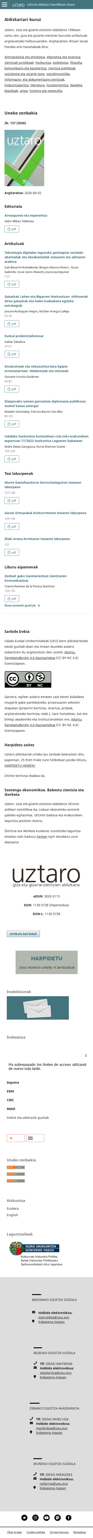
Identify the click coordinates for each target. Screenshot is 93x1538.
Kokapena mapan (51, 1322)
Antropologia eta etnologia (25, 57)
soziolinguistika (58, 74)
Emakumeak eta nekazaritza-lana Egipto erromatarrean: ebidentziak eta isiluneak (37, 368)
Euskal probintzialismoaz (24, 336)
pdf (13, 229)
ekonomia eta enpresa (63, 57)
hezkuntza (43, 62)
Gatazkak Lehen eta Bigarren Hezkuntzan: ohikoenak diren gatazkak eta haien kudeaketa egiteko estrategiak (46, 301)
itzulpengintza (57, 85)
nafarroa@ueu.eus (54, 1483)
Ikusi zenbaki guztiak (20, 605)
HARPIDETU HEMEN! (20, 765)
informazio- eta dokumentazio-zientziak (34, 79)
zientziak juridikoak (19, 62)
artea (24, 91)
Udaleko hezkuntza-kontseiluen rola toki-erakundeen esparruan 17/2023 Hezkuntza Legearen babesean (46, 438)
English (12, 1215)
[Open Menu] (4, 4)
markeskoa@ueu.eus (51, 1428)
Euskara (13, 1208)
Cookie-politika (36, 1532)
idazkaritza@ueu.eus (56, 1373)
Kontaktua (79, 1532)
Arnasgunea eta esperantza (26, 215)
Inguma (13, 1082)
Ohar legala (14, 1532)
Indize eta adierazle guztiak (28, 1117)
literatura (37, 85)
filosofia (76, 62)
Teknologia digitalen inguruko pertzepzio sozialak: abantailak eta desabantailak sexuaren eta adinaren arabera (45, 257)
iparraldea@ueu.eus (53, 1317)
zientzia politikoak (61, 68)
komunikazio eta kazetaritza (25, 68)
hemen (42, 836)
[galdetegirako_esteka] (38, 1018)
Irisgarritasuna (59, 1532)
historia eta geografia (46, 91)
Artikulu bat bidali (23, 934)
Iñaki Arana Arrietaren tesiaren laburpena (37, 539)
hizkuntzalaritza (17, 85)
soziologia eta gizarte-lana (24, 74)
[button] (16, 1138)
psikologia (60, 62)
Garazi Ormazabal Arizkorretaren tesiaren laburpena (45, 513)
